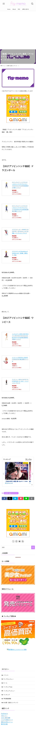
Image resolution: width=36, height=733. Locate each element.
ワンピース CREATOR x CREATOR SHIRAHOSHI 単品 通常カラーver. (20, 359)
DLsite (28, 459)
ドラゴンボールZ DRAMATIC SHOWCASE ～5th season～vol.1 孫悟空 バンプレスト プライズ (20, 231)
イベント (5, 675)
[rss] (23, 541)
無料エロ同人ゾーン (7, 722)
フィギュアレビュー (9, 691)
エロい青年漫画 (5, 718)
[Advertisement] (18, 30)
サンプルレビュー (8, 679)
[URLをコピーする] (31, 498)
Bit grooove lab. (9, 483)
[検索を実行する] (33, 547)
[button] (4, 498)
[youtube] (19, 541)
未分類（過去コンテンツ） (9, 59)
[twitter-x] (13, 541)
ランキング (6, 695)
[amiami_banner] (18, 109)
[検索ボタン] (32, 4)
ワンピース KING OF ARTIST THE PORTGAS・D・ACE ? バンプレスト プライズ (20, 381)
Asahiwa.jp (4, 713)
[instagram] (16, 541)
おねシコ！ (4, 716)
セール (5, 683)
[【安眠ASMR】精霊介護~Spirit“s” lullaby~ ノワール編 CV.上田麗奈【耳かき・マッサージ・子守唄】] (16, 471)
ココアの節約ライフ (7, 720)
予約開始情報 (7, 698)
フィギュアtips (7, 687)
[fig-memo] (17, 4)
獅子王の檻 (4, 724)
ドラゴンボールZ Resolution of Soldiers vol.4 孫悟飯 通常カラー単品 (20, 253)
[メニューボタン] (3, 4)
